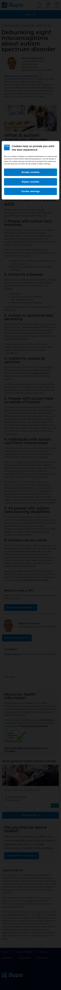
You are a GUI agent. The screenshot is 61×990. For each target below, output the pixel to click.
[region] (31, 170)
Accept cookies (30, 172)
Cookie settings (30, 191)
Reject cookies (30, 182)
